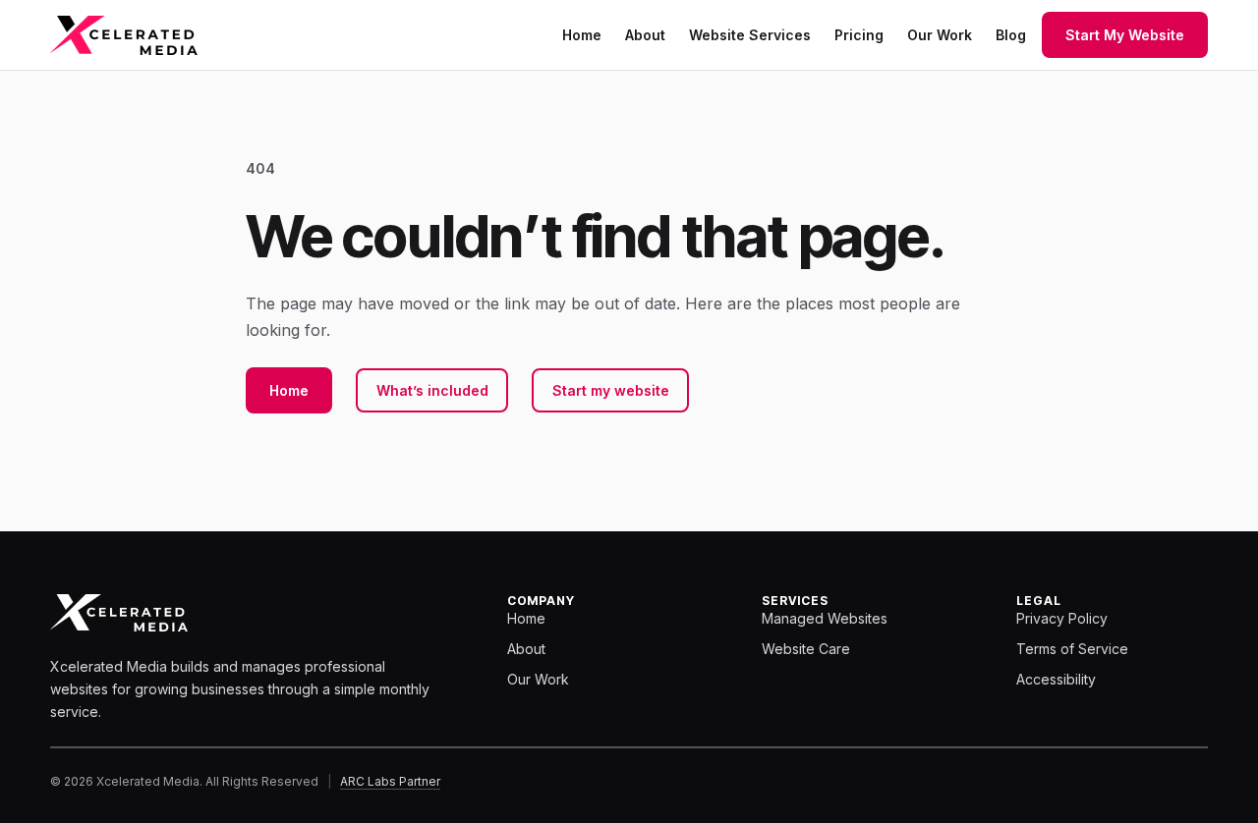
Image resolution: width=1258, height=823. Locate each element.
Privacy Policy (1062, 618)
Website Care (806, 648)
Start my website (610, 390)
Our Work (538, 679)
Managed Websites (824, 618)
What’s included (432, 390)
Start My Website (1124, 35)
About (526, 648)
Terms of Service (1072, 648)
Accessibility (1056, 679)
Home (289, 390)
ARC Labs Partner (390, 781)
